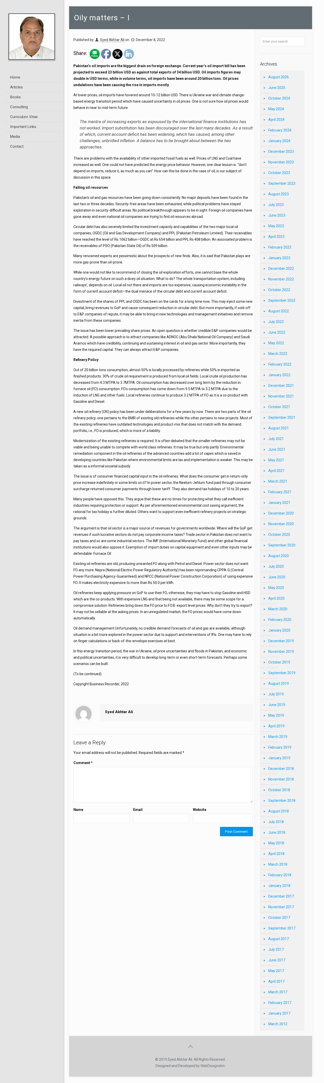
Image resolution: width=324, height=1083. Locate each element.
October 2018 (279, 790)
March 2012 (277, 1024)
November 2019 (281, 652)
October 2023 (279, 173)
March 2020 (277, 609)
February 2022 (279, 364)
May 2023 (276, 226)
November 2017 (281, 907)
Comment (83, 763)
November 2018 (281, 779)
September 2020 (281, 545)
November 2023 (281, 162)
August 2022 (278, 311)
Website (199, 810)
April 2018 (276, 854)
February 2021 (279, 492)
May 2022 (276, 343)
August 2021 (278, 428)
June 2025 (276, 88)
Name (78, 810)
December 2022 (281, 269)
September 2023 (281, 183)
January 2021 (279, 503)
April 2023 (276, 237)
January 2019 (279, 758)
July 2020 (276, 566)
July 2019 (276, 694)
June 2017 (276, 960)
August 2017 (278, 939)
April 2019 (276, 726)
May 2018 (276, 843)
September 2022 (281, 300)
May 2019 (276, 715)
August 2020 (278, 556)
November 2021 (281, 396)
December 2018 (281, 769)
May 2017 (276, 971)
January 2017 (279, 1013)
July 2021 (276, 439)
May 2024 (276, 109)
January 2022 (279, 375)
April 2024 (276, 120)
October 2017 (279, 918)
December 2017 (281, 896)
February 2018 (279, 875)
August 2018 (278, 811)
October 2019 (279, 662)
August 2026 (278, 77)
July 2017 (276, 949)
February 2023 (279, 247)
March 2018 (277, 864)
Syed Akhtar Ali (112, 40)
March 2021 (277, 481)
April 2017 (276, 981)
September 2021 (281, 417)
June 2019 (276, 705)
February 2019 (279, 747)
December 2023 (281, 151)
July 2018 (276, 822)
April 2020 (276, 598)
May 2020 (276, 588)
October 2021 (279, 407)
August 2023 (278, 194)
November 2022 (281, 279)
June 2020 (276, 577)
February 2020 (279, 620)
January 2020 (279, 630)
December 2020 (281, 513)
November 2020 (281, 524)
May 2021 (276, 460)
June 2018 (276, 832)
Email (138, 810)
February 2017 (279, 1003)
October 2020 (279, 535)
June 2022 (276, 332)
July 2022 (276, 322)
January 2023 (279, 258)
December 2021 (281, 386)
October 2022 (279, 290)
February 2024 (279, 130)
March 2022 (277, 354)
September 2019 (281, 673)
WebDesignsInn (212, 1066)
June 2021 (276, 449)
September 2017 (281, 928)
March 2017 (277, 992)
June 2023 (276, 215)
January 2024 (279, 141)
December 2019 (281, 641)
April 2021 (276, 471)
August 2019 (278, 683)
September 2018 (281, 801)
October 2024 (279, 98)
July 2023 (276, 205)
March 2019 (277, 737)
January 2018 (279, 886)
